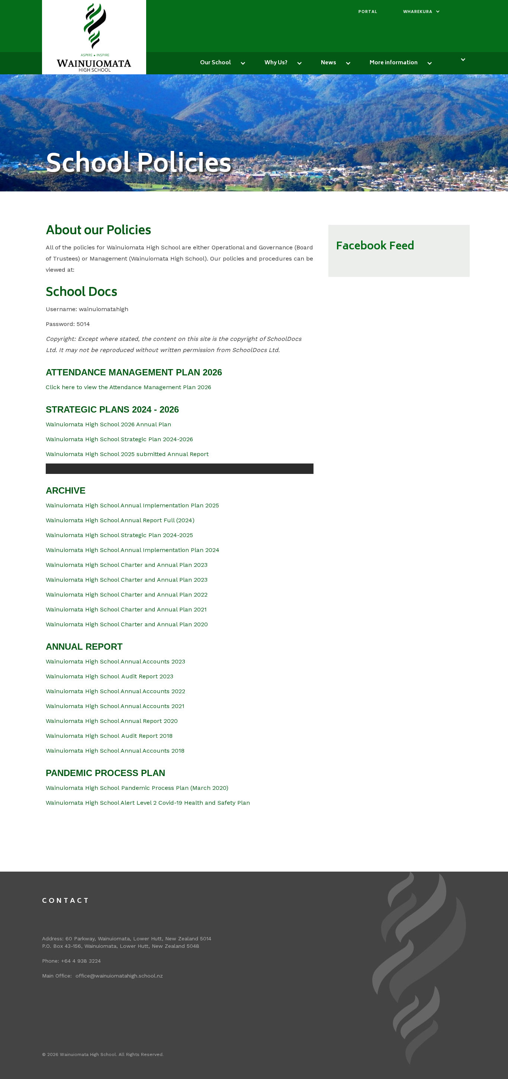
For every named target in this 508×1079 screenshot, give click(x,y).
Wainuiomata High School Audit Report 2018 (109, 735)
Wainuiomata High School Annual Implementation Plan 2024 (132, 549)
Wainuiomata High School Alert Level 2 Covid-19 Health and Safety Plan (148, 802)
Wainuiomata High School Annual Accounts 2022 (115, 691)
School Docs (82, 293)
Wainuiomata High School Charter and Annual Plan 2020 (127, 624)
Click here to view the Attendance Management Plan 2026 (128, 387)
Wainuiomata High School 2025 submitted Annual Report (127, 454)
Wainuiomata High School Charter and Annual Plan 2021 (126, 609)
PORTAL (368, 12)
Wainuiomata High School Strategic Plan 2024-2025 (119, 535)
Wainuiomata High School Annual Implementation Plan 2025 (132, 505)
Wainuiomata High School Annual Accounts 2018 (115, 750)
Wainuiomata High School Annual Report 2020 (112, 720)
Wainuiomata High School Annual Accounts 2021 (115, 706)
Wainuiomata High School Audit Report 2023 (109, 676)
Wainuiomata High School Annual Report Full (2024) (120, 520)
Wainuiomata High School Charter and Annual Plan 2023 (127, 564)
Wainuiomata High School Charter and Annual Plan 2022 (127, 594)
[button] (421, 12)
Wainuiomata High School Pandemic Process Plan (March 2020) (137, 787)
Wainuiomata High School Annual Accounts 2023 (115, 661)
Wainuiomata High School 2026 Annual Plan (108, 424)
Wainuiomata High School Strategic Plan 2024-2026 (119, 439)
